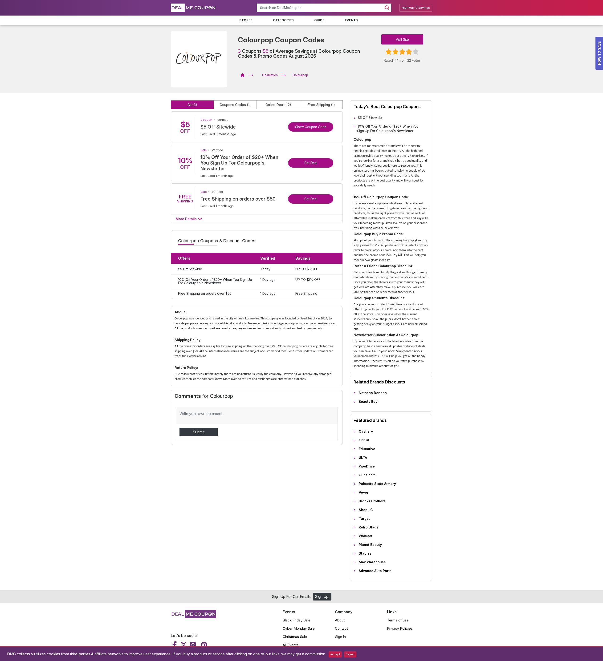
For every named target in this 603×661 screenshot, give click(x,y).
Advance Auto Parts (375, 571)
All (192, 104)
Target (364, 518)
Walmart (365, 536)
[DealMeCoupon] (244, 75)
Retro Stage (369, 527)
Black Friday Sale (296, 620)
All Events (290, 645)
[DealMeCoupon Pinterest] (203, 645)
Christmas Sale (295, 636)
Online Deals (278, 104)
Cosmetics (270, 75)
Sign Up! (322, 596)
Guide (319, 20)
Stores (246, 20)
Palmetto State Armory (377, 484)
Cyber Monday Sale (299, 628)
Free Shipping (321, 104)
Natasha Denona (373, 393)
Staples (365, 553)
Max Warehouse (372, 562)
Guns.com (367, 475)
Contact (341, 628)
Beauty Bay (368, 401)
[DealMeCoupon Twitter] (184, 645)
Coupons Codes (235, 104)
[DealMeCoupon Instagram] (193, 645)
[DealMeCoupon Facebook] (175, 645)
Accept (335, 654)
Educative (367, 449)
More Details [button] (187, 219)
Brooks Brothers (372, 501)
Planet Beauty (370, 545)
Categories (283, 20)
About (340, 620)
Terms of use (398, 620)
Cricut (364, 440)
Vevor (363, 492)
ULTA (363, 457)
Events (351, 20)
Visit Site (402, 39)
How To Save (599, 53)
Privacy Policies (400, 628)
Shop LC (366, 510)
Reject (350, 654)
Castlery (366, 431)
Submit (198, 432)
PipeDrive (367, 466)
